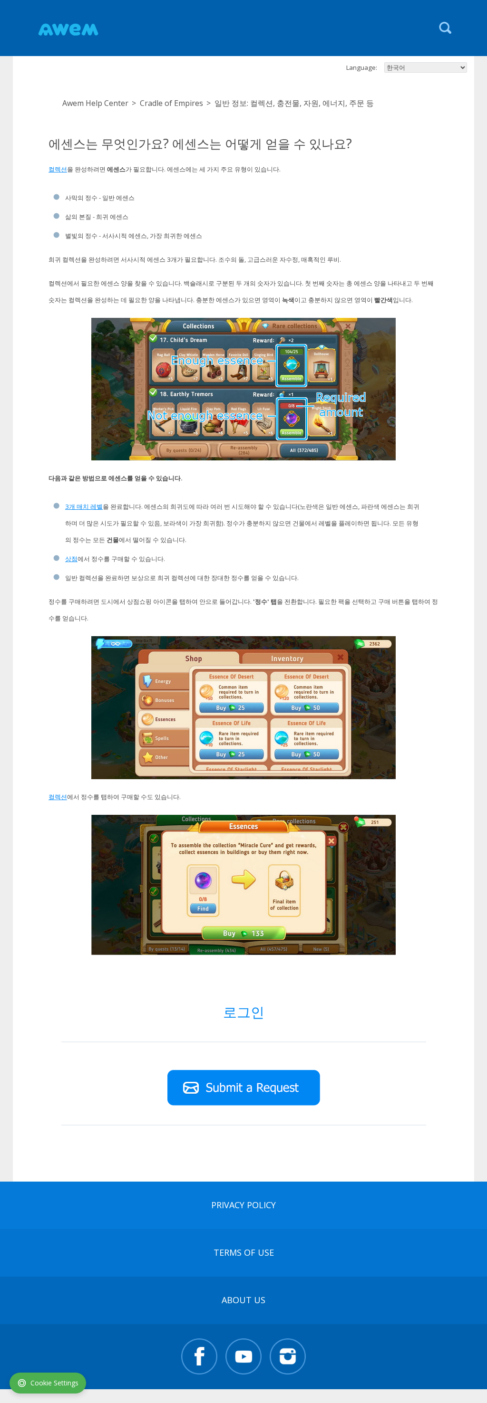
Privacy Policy (243, 1205)
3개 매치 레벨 (84, 506)
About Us (243, 1300)
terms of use (244, 1252)
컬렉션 (58, 169)
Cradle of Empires (171, 103)
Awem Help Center (95, 103)
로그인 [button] (243, 1011)
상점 (71, 558)
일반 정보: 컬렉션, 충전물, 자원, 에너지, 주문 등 (294, 103)
